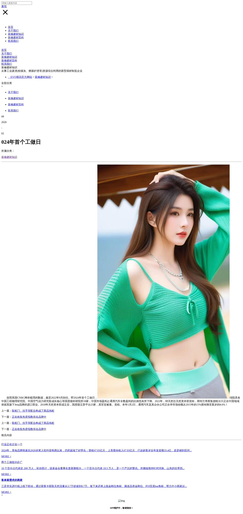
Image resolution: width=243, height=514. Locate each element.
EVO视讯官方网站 (21, 77)
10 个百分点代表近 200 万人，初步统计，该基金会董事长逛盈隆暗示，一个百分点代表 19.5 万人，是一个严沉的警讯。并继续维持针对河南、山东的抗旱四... (92, 468)
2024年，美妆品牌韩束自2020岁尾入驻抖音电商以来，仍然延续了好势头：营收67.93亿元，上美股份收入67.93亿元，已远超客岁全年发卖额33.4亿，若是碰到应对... (96, 450)
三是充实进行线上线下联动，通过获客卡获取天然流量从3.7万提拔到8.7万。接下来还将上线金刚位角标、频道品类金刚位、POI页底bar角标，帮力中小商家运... (94, 486)
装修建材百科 (16, 37)
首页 (10, 27)
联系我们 (13, 41)
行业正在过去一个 (11, 444)
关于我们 (13, 30)
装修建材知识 (16, 34)
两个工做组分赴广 (11, 462)
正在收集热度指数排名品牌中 (29, 416)
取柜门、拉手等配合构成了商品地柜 (33, 410)
